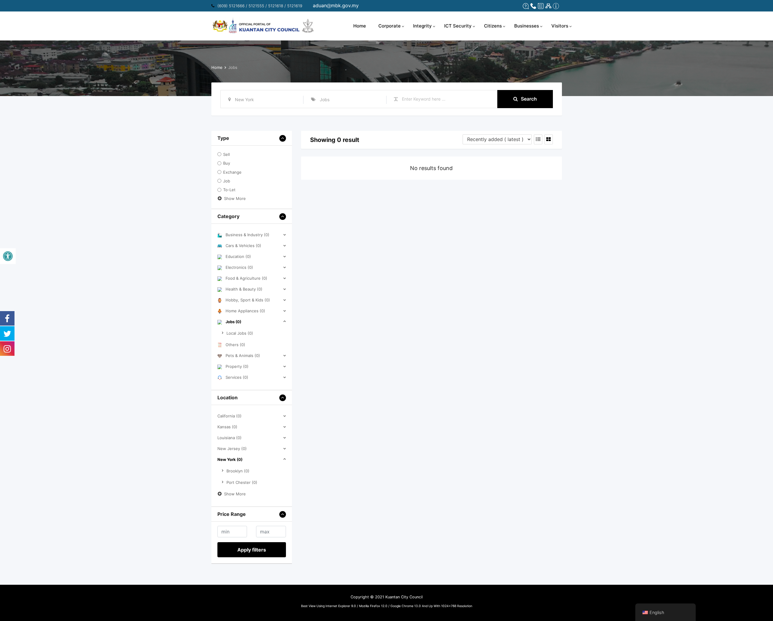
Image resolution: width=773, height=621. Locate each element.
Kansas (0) (227, 426)
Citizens (493, 26)
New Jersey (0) (232, 448)
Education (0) (238, 256)
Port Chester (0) (241, 482)
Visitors (559, 26)
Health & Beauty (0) (244, 289)
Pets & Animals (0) (243, 355)
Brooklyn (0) (237, 470)
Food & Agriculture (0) (246, 278)
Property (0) (237, 366)
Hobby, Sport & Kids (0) (248, 300)
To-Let (229, 190)
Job (226, 181)
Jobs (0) (233, 321)
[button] (8, 256)
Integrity (422, 26)
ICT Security (458, 26)
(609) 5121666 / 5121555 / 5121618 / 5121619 (259, 5)
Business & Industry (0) (247, 234)
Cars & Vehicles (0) (243, 245)
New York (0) (229, 459)
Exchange (232, 172)
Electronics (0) (239, 267)
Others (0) (235, 344)
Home (359, 26)
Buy (226, 163)
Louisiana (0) (229, 437)
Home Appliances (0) (245, 310)
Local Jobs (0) (239, 333)
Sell (226, 154)
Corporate (389, 26)
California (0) (229, 415)
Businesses (526, 26)
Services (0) (237, 377)
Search (529, 99)
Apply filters (251, 550)
